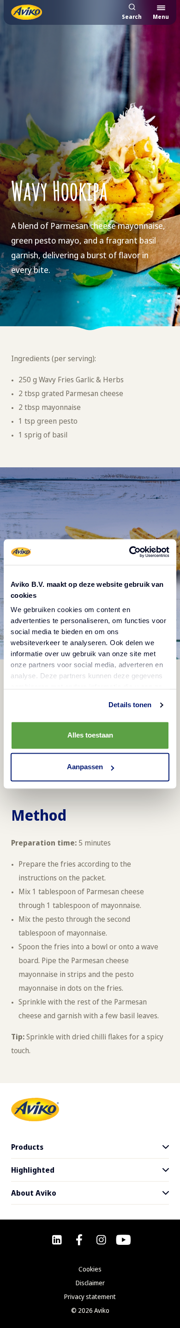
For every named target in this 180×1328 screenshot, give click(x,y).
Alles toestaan (90, 735)
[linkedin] (57, 1240)
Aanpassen (85, 767)
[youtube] (123, 1239)
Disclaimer (90, 1282)
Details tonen (129, 705)
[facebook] (79, 1239)
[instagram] (101, 1240)
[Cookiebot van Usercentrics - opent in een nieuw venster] (129, 552)
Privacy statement (90, 1296)
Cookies (90, 1269)
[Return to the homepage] (26, 12)
